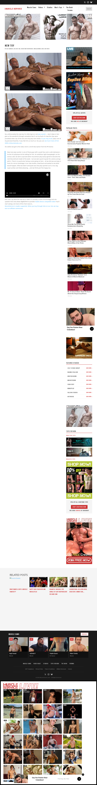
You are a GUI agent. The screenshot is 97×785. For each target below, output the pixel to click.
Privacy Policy (39, 669)
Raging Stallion (80, 372)
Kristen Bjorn (80, 376)
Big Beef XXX (17, 48)
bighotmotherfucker (27, 48)
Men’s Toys (58, 8)
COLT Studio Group (80, 368)
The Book (69, 8)
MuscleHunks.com (39, 48)
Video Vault (37, 663)
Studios (49, 8)
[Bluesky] (91, 2)
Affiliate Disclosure (61, 669)
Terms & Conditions (50, 669)
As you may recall (46, 138)
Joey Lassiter (42, 134)
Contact (70, 669)
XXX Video (47, 48)
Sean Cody (80, 384)
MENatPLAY (80, 388)
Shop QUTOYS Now (79, 118)
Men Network (80, 380)
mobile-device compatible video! (45, 201)
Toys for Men (55, 663)
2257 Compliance (29, 669)
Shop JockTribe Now (79, 507)
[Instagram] (88, 2)
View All (84, 634)
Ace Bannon (9, 48)
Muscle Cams (31, 8)
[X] (85, 2)
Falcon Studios (80, 392)
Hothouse (80, 396)
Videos (40, 8)
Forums (70, 10)
